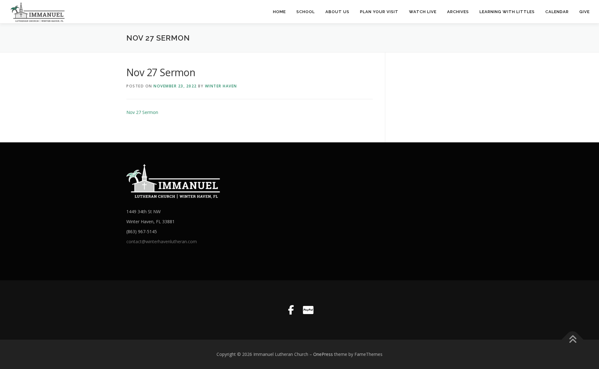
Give (584, 11)
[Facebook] (290, 310)
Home (279, 11)
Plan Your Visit (379, 11)
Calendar (557, 11)
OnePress (323, 354)
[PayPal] (308, 310)
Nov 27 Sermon (142, 112)
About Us (337, 11)
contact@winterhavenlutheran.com (161, 241)
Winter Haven (221, 86)
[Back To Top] (573, 340)
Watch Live (422, 11)
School (305, 11)
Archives (458, 11)
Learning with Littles (507, 11)
